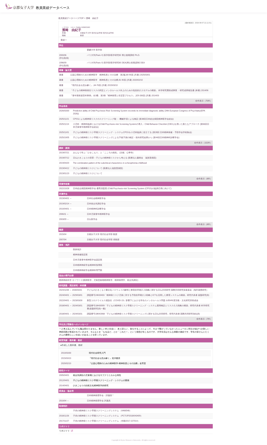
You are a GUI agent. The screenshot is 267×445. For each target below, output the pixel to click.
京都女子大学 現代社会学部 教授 (102, 234)
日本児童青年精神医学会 (98, 214)
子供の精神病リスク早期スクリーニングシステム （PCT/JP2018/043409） (108, 415)
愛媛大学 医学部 (94, 50)
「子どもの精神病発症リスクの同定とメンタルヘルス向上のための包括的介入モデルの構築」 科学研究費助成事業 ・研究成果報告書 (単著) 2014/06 (139, 90)
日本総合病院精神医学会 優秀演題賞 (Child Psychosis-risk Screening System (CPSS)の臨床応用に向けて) (122, 188)
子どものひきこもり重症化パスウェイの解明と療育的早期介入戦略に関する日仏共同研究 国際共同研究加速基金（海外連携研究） (147, 290)
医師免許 (77, 249)
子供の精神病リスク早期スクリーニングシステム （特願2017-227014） (106, 421)
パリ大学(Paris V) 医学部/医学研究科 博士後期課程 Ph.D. (113, 55)
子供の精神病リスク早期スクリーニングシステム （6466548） (102, 410)
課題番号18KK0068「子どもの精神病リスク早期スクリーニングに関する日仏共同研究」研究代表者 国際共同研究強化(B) (143, 314)
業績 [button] (63, 40)
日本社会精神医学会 (96, 198)
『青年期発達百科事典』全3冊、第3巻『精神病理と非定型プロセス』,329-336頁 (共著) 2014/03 (114, 95)
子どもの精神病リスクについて (87, 173)
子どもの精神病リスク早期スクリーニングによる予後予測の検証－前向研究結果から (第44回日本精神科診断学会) (126, 137)
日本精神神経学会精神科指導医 (87, 265)
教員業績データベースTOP (71, 18)
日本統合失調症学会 (96, 203)
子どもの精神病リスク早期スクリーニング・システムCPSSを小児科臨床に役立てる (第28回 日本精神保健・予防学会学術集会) (132, 132)
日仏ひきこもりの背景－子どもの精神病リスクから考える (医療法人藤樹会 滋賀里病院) (114, 158)
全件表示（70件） (203, 101)
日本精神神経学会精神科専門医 (87, 270)
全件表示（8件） (204, 178)
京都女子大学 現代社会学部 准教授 (103, 239)
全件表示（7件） (204, 319)
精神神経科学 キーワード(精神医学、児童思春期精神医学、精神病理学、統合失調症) (98, 280)
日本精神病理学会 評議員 (98, 400)
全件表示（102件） (203, 143)
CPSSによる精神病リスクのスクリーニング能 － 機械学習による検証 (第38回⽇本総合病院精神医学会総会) (123, 119)
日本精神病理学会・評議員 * (100, 395)
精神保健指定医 (80, 254)
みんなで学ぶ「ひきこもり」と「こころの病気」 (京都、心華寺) (103, 152)
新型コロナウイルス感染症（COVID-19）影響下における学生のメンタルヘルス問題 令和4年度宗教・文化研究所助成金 (142, 300)
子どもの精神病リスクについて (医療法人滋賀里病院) (98, 168)
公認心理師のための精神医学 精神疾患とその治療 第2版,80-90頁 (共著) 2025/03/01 (110, 75)
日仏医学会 (92, 219)
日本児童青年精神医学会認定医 (87, 260)
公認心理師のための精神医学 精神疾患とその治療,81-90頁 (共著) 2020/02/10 (106, 80)
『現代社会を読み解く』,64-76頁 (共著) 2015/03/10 (94, 85)
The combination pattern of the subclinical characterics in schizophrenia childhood (110, 163)
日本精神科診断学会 (96, 209)
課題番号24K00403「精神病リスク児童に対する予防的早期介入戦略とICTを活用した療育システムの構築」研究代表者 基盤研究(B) (148, 295)
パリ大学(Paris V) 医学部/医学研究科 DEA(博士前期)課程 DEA (116, 62)
